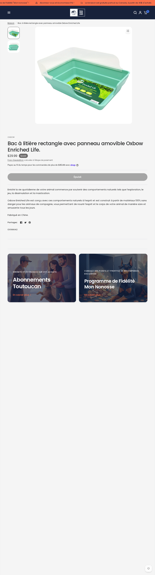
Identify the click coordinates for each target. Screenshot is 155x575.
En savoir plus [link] (21, 295)
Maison (11, 23)
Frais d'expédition (16, 160)
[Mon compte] (140, 12)
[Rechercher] (135, 12)
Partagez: (13, 222)
